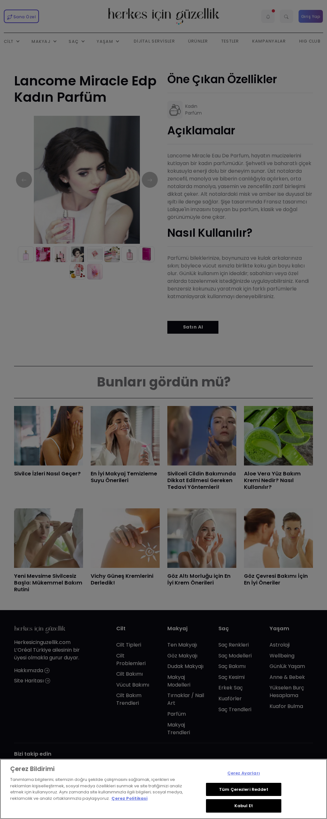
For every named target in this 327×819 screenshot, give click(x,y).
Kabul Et (243, 806)
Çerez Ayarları (243, 773)
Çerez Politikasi (129, 798)
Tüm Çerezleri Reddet (243, 789)
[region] (163, 789)
